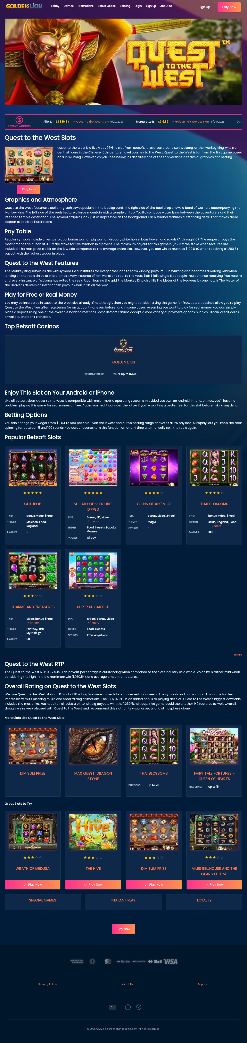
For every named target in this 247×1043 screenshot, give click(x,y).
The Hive (93, 868)
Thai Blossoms (214, 503)
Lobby (55, 6)
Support (203, 984)
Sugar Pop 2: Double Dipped (93, 506)
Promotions (86, 6)
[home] (25, 10)
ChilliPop (32, 503)
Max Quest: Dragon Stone (93, 776)
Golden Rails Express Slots (173, 122)
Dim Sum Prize (32, 773)
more (238, 654)
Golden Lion (123, 362)
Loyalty (204, 900)
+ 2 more (215, 526)
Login (138, 6)
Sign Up (151, 6)
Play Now (229, 7)
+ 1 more (93, 521)
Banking (125, 6)
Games (69, 6)
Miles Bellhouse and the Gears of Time (214, 871)
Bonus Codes (107, 6)
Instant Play (123, 900)
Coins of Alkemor (154, 503)
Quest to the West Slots (73, 122)
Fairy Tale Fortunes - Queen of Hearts (214, 776)
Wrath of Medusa (33, 868)
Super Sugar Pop (93, 606)
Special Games (42, 900)
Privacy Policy (47, 984)
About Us (166, 6)
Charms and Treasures (33, 606)
